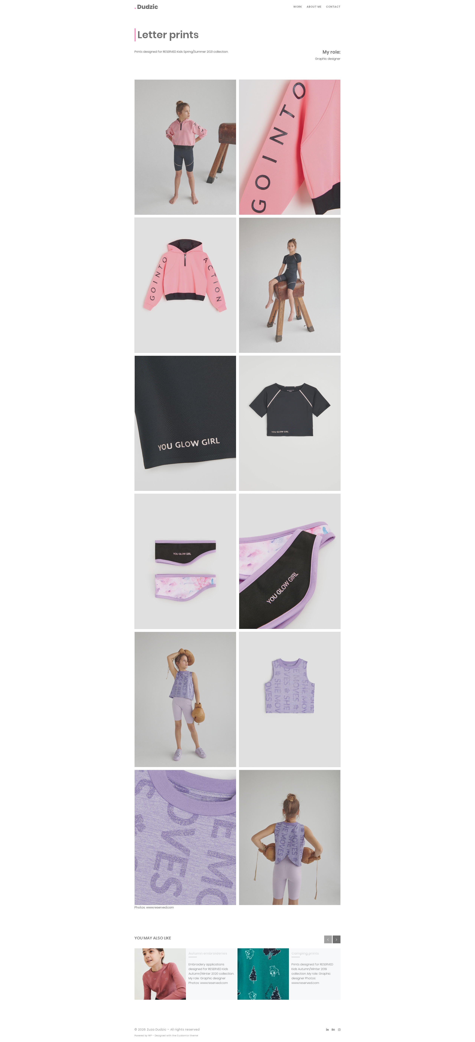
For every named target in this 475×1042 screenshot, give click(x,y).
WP (150, 1035)
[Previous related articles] (328, 939)
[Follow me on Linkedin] (327, 1030)
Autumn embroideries (208, 953)
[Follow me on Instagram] (339, 1030)
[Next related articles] (336, 939)
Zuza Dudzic (156, 1029)
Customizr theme (187, 1035)
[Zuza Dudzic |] (146, 6)
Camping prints (305, 953)
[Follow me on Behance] (333, 1030)
